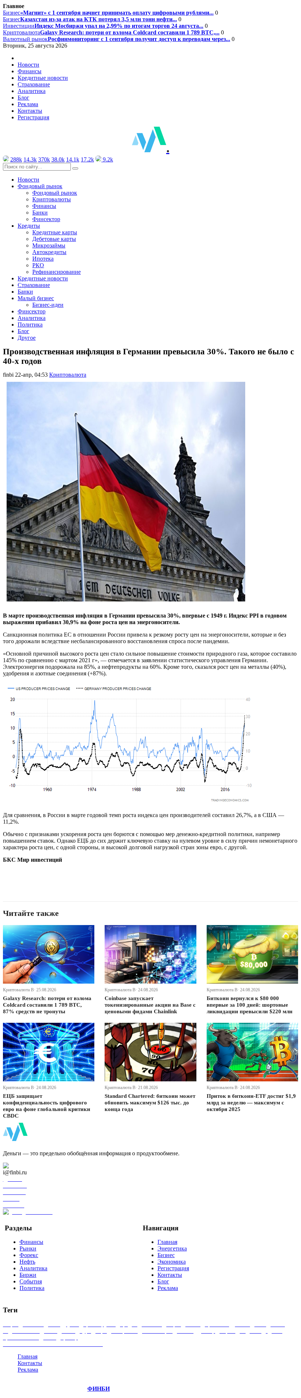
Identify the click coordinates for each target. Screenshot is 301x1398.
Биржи (27, 1275)
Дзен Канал (26, 1166)
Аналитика (32, 91)
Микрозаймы (48, 245)
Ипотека (43, 259)
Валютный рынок (116, 39)
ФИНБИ (98, 1389)
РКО (38, 265)
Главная (167, 1242)
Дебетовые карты (54, 239)
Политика (30, 324)
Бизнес (108, 13)
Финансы (29, 71)
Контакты (30, 111)
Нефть (27, 1262)
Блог (23, 97)
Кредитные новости (43, 78)
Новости (28, 64)
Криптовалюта (111, 32)
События (30, 1281)
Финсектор (46, 219)
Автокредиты (49, 252)
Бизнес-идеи (48, 305)
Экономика (171, 1262)
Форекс (28, 1255)
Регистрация (33, 117)
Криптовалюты (51, 199)
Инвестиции (103, 26)
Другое (27, 338)
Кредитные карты (54, 232)
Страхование (34, 84)
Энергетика (172, 1248)
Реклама (28, 104)
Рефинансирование (56, 272)
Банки (40, 212)
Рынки (27, 1248)
